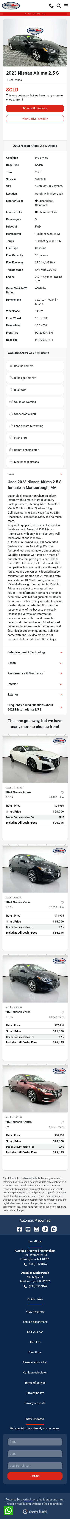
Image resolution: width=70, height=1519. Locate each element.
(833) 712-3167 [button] (38, 1264)
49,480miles (57, 797)
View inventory (35, 1311)
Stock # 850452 (13, 1007)
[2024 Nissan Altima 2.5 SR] (35, 758)
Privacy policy (35, 1393)
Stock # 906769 (13, 897)
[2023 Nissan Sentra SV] (35, 1088)
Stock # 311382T (14, 787)
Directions (35, 1352)
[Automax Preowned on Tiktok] (43, 1229)
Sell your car (35, 1332)
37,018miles (57, 907)
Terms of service (35, 1382)
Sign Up (35, 1475)
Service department (35, 1322)
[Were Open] (35, 13)
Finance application (35, 1362)
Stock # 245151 (13, 1117)
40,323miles (57, 1017)
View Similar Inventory (35, 118)
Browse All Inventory (35, 108)
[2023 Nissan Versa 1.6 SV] (35, 978)
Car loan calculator (35, 1372)
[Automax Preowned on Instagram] (35, 1229)
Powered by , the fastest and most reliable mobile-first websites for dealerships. (35, 1501)
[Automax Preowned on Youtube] (26, 1229)
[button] (51, 5)
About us (35, 1342)
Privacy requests (35, 1403)
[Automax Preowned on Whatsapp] (52, 1229)
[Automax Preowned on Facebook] (18, 1229)
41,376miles (57, 1127)
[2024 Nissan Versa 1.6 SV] (35, 868)
